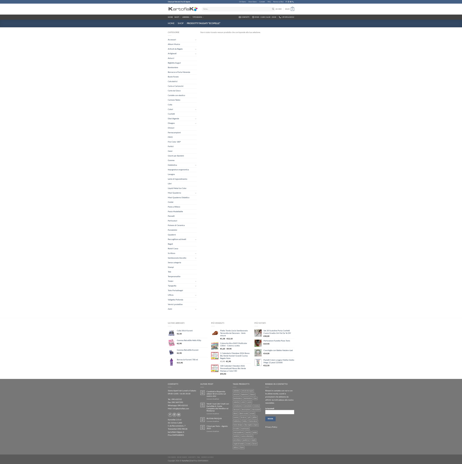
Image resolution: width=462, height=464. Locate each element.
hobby (245, 421)
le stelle (236, 428)
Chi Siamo (242, 2)
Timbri (170, 281)
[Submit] (273, 9)
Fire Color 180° (174, 142)
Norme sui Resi (278, 2)
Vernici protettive (175, 304)
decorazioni (256, 409)
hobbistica (237, 421)
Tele (169, 272)
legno (256, 425)
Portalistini (172, 230)
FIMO (170, 137)
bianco (252, 394)
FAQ (269, 2)
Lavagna (171, 174)
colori (243, 402)
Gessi (170, 151)
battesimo (244, 394)
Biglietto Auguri (174, 63)
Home (170, 17)
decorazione (246, 409)
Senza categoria (174, 263)
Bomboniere (173, 67)
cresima (256, 406)
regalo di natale (239, 444)
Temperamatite (174, 276)
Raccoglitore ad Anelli (177, 239)
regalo (253, 440)
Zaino (242, 447)
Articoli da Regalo (175, 49)
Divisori (171, 128)
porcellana (237, 440)
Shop (176, 17)
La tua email (269, 408)
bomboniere (248, 398)
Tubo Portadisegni (175, 290)
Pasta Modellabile (175, 212)
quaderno (246, 440)
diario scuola (244, 413)
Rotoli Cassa (173, 249)
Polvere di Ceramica (176, 225)
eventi (252, 413)
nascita (248, 432)
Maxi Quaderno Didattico (178, 198)
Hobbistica (172, 165)
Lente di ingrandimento (177, 179)
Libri (170, 184)
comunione (247, 406)
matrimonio (245, 428)
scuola (248, 444)
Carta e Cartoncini (175, 86)
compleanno (238, 406)
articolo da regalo (247, 391)
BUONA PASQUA (214, 418)
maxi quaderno (238, 432)
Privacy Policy (271, 427)
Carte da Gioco (174, 91)
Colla (170, 105)
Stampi (171, 267)
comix (249, 402)
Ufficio (170, 295)
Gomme (171, 160)
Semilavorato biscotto (177, 258)
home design (238, 425)
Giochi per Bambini (176, 156)
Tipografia (197, 17)
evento (236, 417)
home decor (253, 421)
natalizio (236, 436)
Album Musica (174, 44)
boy (255, 398)
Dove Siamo (252, 2)
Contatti (262, 2)
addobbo (236, 391)
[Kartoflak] (183, 9)
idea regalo (248, 425)
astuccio (236, 394)
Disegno (171, 123)
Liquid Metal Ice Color (177, 188)
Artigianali (172, 54)
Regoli (170, 244)
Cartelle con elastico (176, 95)
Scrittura (171, 253)
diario (235, 413)
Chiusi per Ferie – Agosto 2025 (217, 427)
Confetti (171, 114)
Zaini (170, 309)
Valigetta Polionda (175, 300)
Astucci (171, 58)
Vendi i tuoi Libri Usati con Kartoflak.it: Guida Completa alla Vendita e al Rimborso (218, 407)
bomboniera (238, 398)
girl (249, 417)
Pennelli (171, 216)
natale (255, 432)
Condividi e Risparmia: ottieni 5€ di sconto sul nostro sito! (216, 394)
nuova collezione (247, 436)
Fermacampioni (174, 133)
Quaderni (172, 235)
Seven (255, 444)
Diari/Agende (173, 119)
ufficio (236, 447)
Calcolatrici (172, 81)
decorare (237, 409)
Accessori (172, 40)
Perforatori (172, 221)
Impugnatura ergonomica (178, 170)
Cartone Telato (174, 100)
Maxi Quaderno (174, 193)
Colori (170, 109)
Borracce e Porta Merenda (179, 72)
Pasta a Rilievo (174, 207)
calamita (236, 402)
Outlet (170, 202)
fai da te (243, 417)
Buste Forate (173, 77)
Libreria (185, 17)
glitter (255, 417)
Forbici (171, 146)
